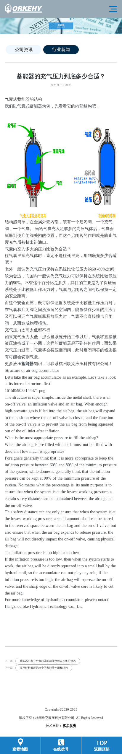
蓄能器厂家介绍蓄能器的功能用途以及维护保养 (48, 660)
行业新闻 (61, 49)
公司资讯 (24, 49)
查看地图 (20, 749)
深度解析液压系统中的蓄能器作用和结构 (44, 667)
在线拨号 (61, 749)
